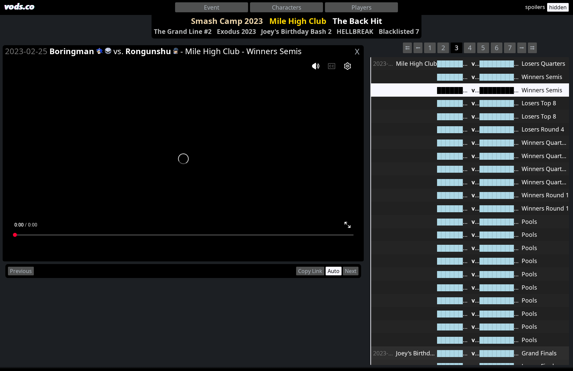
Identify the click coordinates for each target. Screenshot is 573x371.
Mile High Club (297, 20)
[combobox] (211, 7)
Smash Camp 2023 (227, 20)
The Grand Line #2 (183, 31)
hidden (558, 7)
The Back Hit (357, 20)
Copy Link (310, 271)
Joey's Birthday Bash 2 (296, 31)
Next (350, 271)
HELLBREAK (355, 31)
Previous (21, 271)
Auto (334, 271)
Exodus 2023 (236, 31)
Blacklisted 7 (399, 31)
